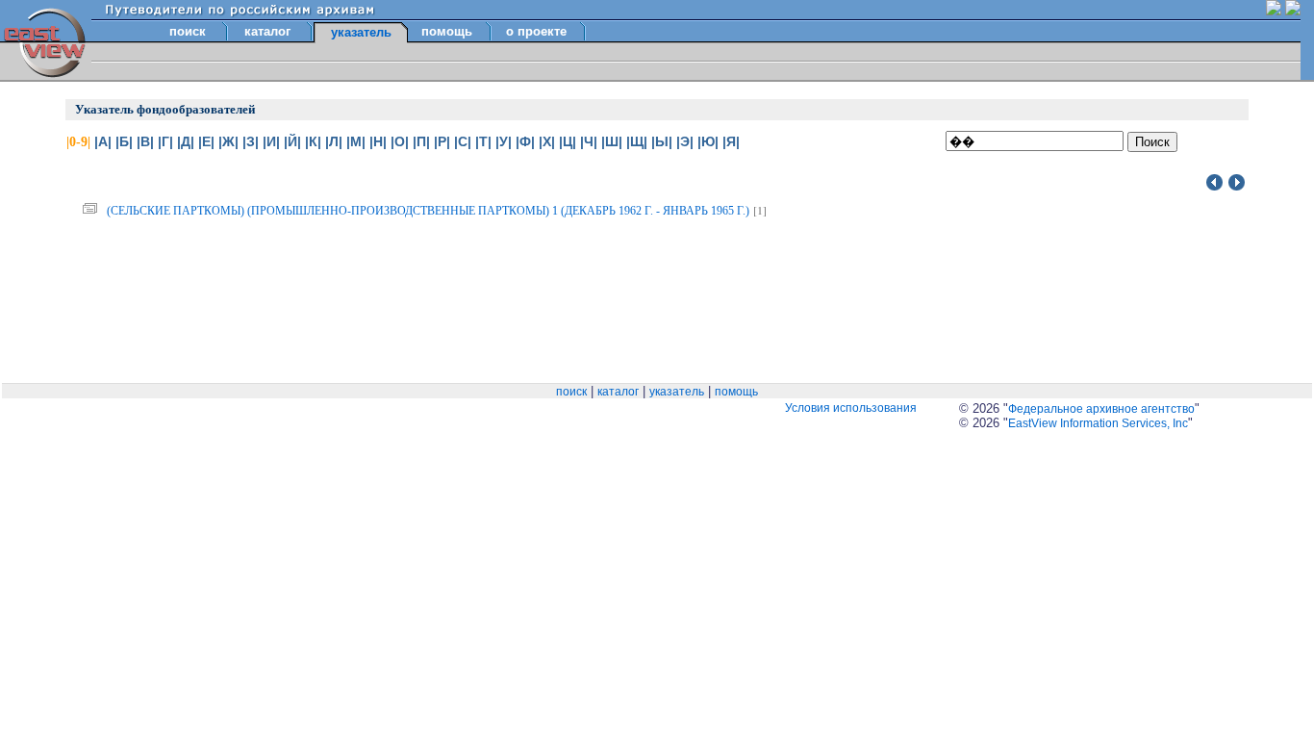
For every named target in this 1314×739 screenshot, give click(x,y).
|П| (421, 141)
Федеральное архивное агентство (1101, 409)
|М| (356, 141)
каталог (267, 31)
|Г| (165, 141)
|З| (250, 141)
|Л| (333, 141)
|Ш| (611, 141)
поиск (187, 31)
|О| (400, 141)
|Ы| (661, 141)
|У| (503, 141)
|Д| (185, 141)
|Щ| (636, 141)
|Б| (124, 141)
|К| (313, 141)
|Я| (731, 141)
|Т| (483, 141)
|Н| (378, 141)
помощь (446, 31)
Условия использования (851, 408)
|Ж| (228, 141)
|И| (271, 141)
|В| (145, 141)
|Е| (206, 141)
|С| (462, 141)
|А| (103, 141)
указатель (676, 391)
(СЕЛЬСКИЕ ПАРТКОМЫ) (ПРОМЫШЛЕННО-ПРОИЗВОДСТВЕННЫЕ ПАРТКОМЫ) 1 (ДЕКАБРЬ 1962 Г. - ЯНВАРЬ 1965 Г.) (428, 210)
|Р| (442, 141)
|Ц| (567, 141)
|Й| (292, 141)
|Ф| (525, 141)
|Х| (547, 141)
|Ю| (708, 141)
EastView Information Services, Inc (1098, 423)
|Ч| (588, 141)
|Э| (685, 141)
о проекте (536, 31)
